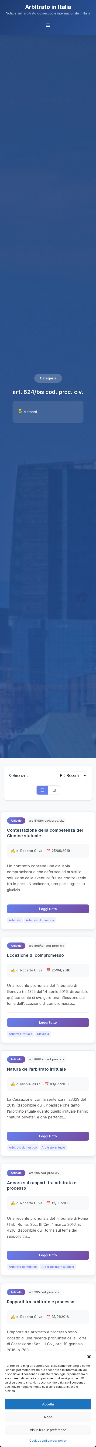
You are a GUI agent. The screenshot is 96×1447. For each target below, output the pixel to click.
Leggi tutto (48, 909)
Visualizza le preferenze (48, 1430)
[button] (89, 1356)
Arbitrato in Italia (48, 7)
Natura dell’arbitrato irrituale (36, 1069)
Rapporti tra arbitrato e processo (40, 1301)
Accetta (48, 1404)
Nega (48, 1417)
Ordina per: (18, 775)
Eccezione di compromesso (35, 955)
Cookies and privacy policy (48, 1440)
